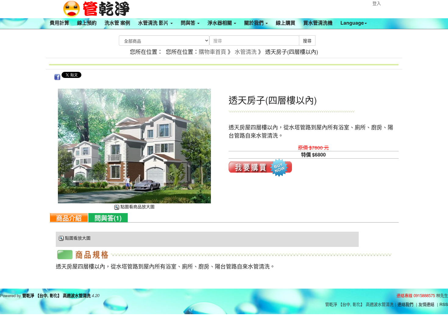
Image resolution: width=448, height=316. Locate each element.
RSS (443, 304)
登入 (376, 3)
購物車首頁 (212, 51)
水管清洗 (246, 51)
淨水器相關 (220, 22)
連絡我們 (405, 304)
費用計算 (59, 22)
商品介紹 (69, 217)
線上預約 (87, 22)
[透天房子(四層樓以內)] (134, 145)
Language (352, 22)
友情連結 (426, 304)
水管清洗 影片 (154, 22)
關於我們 (254, 22)
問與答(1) (108, 217)
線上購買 (285, 22)
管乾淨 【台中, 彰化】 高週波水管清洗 (56, 295)
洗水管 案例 (117, 22)
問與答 (189, 22)
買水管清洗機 (317, 22)
